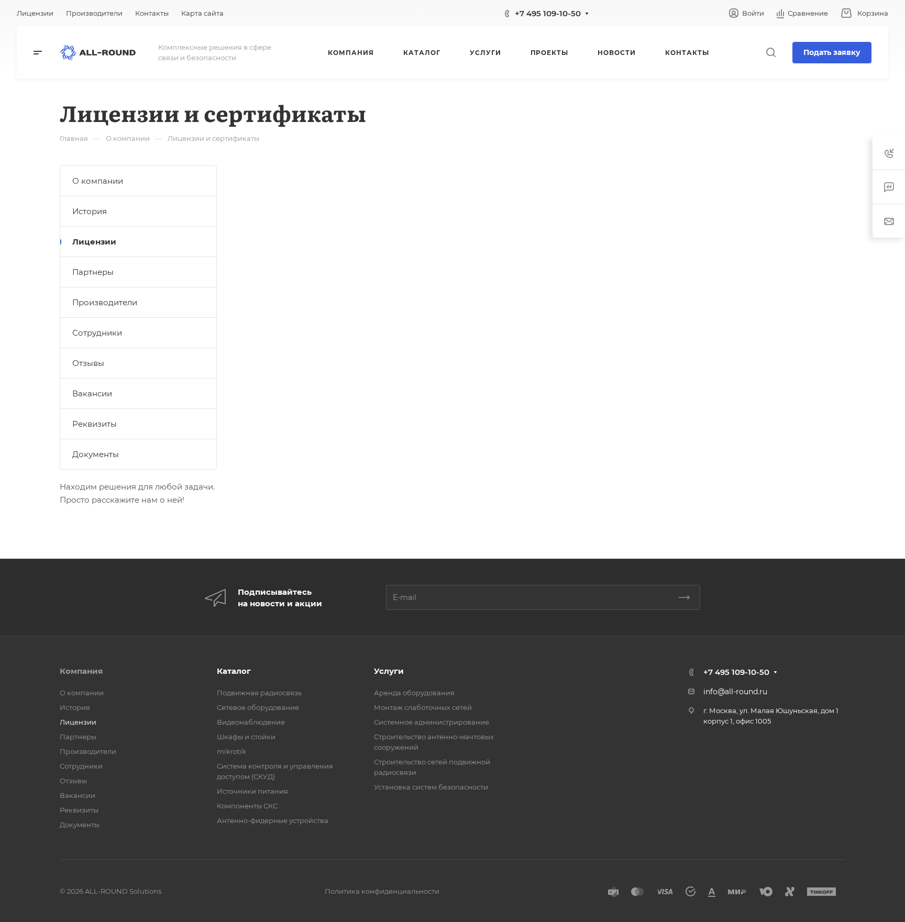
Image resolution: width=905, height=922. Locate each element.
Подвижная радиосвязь (259, 692)
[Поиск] (771, 53)
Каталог (234, 671)
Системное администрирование (431, 722)
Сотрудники (97, 333)
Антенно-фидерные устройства (272, 820)
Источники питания (252, 791)
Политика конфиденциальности (382, 891)
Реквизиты (94, 424)
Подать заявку (831, 52)
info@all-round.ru (735, 691)
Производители (104, 302)
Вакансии (92, 393)
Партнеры (93, 272)
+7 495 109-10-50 (548, 13)
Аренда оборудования (414, 692)
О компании (97, 181)
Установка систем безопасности (431, 787)
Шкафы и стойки (246, 736)
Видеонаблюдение (251, 722)
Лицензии (94, 242)
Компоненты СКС (247, 806)
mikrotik (231, 751)
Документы (95, 454)
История (89, 211)
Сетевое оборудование (258, 707)
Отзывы (88, 363)
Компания (81, 671)
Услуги (389, 671)
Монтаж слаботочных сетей (423, 707)
